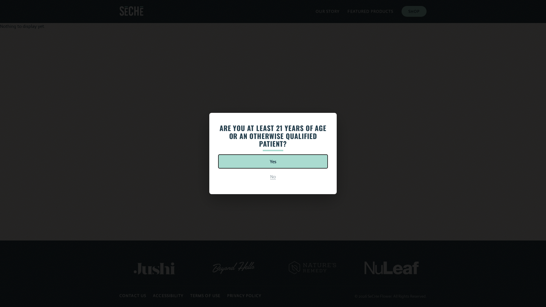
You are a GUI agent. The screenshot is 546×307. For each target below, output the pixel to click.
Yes (273, 162)
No (273, 177)
